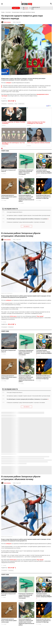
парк (16, 103)
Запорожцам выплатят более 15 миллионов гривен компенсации (9, 197)
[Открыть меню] (2, 4)
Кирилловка (10, 103)
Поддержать (16, 8)
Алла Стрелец (7, 22)
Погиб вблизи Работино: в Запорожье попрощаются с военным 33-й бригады (43, 197)
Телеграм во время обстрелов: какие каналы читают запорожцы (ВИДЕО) (44, 171)
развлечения (21, 103)
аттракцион (4, 327)
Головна (2, 12)
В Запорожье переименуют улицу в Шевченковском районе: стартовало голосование (26, 172)
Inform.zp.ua (13, 316)
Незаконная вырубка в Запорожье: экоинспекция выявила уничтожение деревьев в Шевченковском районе (26, 198)
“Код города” (40, 316)
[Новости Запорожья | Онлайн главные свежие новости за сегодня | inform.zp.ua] (26, 4)
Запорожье (4, 103)
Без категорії (8, 12)
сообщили (8, 300)
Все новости (26, 226)
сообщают (8, 82)
